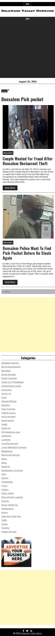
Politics (5, 489)
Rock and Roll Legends (12, 497)
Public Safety (7, 493)
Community (6, 390)
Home (4, 91)
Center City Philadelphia (12, 382)
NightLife (5, 466)
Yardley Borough (8, 532)
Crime (4, 397)
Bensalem (6, 370)
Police (4, 486)
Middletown (6, 451)
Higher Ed (5, 428)
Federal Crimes (8, 413)
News (4, 463)
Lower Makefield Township (14, 447)
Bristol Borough (8, 374)
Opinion (4, 478)
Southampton (7, 508)
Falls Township (8, 409)
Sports (4, 512)
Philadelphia (7, 482)
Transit (4, 524)
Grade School (7, 420)
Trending (5, 528)
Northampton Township (12, 470)
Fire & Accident (8, 416)
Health (4, 424)
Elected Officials (9, 401)
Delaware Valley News (31, 633)
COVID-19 (6, 394)
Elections (5, 405)
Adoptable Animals (10, 363)
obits (3, 474)
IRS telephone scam (10, 432)
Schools (5, 501)
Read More (11, 188)
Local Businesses (9, 443)
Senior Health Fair (9, 505)
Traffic (4, 520)
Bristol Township (9, 378)
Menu (27, 4)
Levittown (6, 439)
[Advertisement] (27, 50)
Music (4, 459)
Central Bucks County (11, 386)
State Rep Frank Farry (11, 516)
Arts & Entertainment (10, 367)
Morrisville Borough (10, 455)
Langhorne (6, 436)
